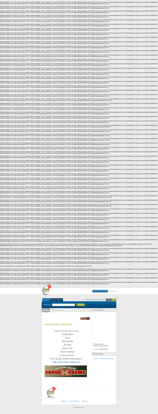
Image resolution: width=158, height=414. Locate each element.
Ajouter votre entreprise (100, 291)
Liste (113, 300)
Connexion (112, 291)
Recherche (47, 305)
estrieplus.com (65, 401)
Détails (46, 310)
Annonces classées (56, 300)
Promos (62, 310)
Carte (108, 300)
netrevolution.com (75, 401)
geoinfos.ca (85, 401)
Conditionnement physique (106, 358)
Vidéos (54, 310)
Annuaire (46, 300)
